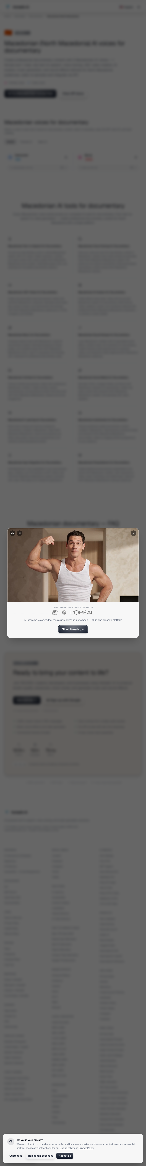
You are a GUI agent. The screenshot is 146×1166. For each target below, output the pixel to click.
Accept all (65, 1155)
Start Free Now (73, 629)
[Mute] (12, 533)
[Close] (133, 533)
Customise (15, 1155)
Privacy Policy (86, 1147)
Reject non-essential (40, 1155)
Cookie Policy (67, 1147)
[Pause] (19, 533)
